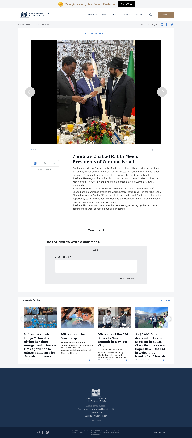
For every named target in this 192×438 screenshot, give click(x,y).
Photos (103, 34)
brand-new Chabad (93, 168)
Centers (139, 14)
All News (166, 300)
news (94, 34)
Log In (154, 24)
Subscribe (145, 24)
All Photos (44, 169)
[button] (94, 141)
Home (87, 34)
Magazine (93, 14)
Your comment (63, 257)
